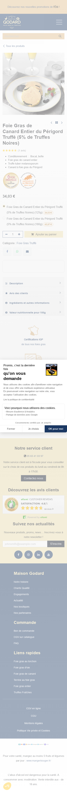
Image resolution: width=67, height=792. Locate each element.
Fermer (11, 428)
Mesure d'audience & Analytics (20, 411)
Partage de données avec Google (22, 415)
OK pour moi (55, 428)
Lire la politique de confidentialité (18, 399)
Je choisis (33, 428)
